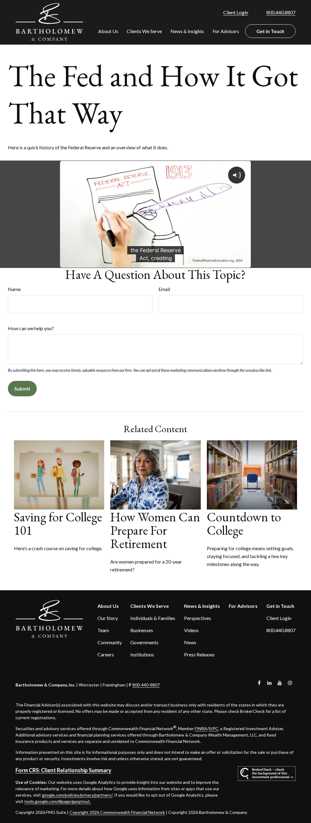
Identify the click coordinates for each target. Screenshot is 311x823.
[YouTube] (280, 683)
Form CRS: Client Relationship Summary (63, 770)
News (190, 642)
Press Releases (199, 654)
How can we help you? (31, 328)
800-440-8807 (146, 684)
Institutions (142, 654)
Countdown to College (244, 524)
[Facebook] (259, 683)
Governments (144, 642)
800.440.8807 (281, 12)
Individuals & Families (152, 618)
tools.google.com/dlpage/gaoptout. (57, 801)
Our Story (107, 618)
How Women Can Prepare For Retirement (155, 530)
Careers (105, 654)
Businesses (141, 630)
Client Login (235, 12)
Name (14, 289)
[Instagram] (290, 683)
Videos (191, 630)
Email (164, 289)
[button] (108, 31)
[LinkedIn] (269, 683)
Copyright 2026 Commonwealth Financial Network (117, 812)
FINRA (201, 728)
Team (103, 630)
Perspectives (197, 618)
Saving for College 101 (58, 524)
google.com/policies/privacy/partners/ (77, 795)
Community (109, 642)
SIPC (213, 728)
